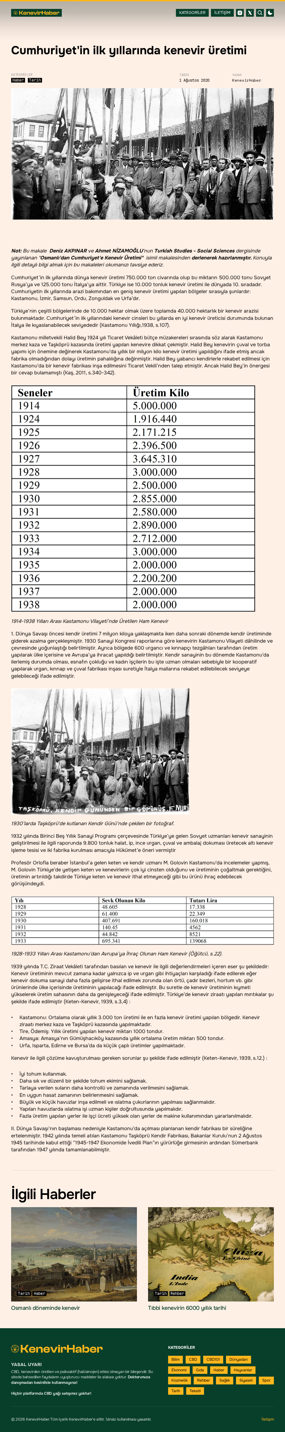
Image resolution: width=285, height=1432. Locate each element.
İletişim (268, 1419)
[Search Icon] (260, 13)
